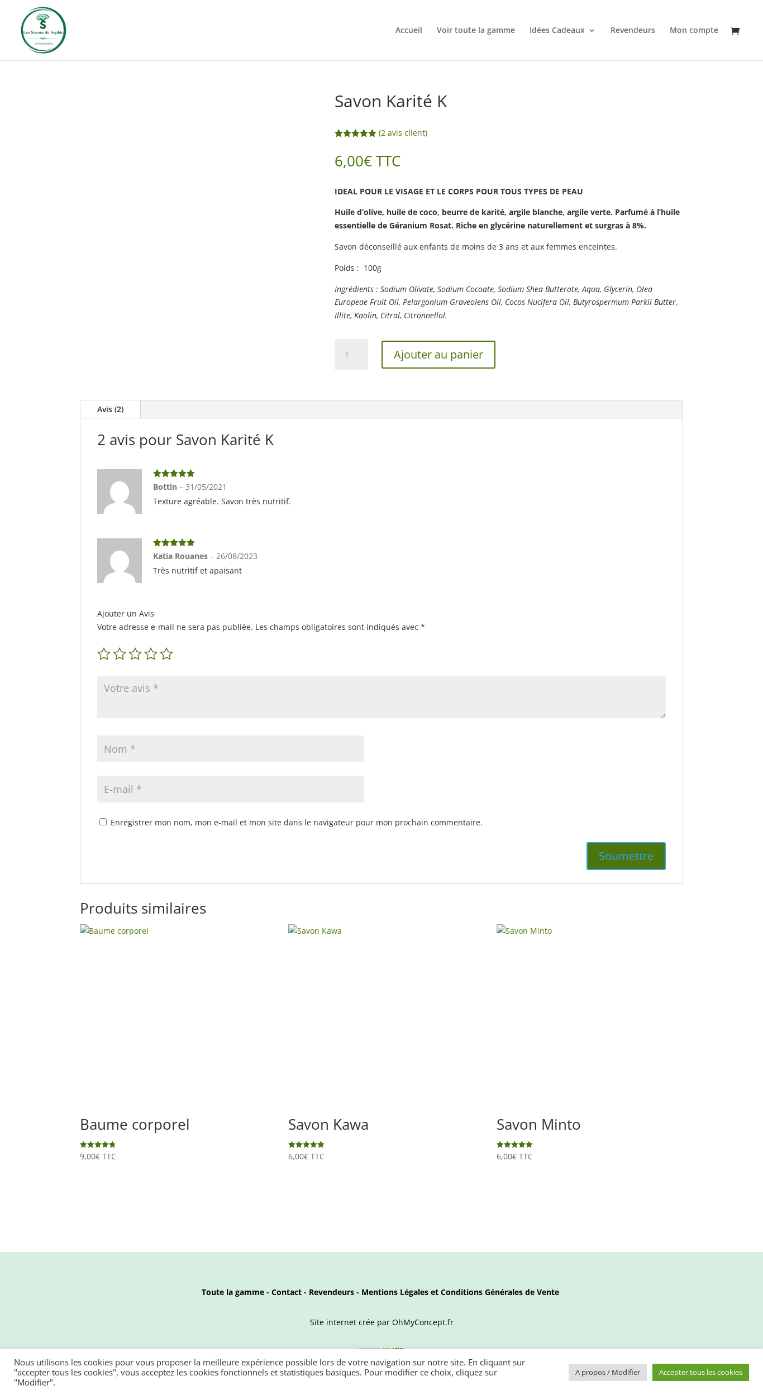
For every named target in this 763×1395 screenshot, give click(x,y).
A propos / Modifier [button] (607, 1372)
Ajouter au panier (438, 354)
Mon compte (694, 30)
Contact (286, 1292)
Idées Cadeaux (557, 30)
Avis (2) (110, 409)
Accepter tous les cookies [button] (700, 1372)
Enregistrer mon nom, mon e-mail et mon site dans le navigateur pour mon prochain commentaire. (297, 822)
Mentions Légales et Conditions (422, 1292)
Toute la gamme (233, 1292)
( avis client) (403, 132)
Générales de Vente (521, 1292)
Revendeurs (633, 30)
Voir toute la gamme (476, 30)
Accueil (408, 30)
